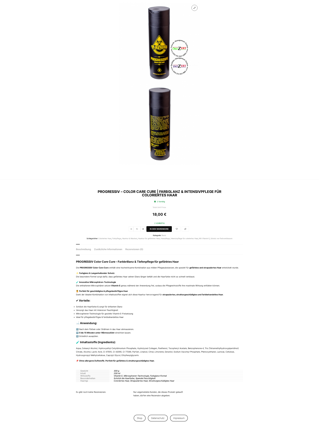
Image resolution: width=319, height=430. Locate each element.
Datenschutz (157, 418)
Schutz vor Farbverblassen (222, 238)
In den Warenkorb (159, 229)
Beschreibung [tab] (83, 249)
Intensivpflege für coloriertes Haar (184, 238)
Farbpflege (116, 238)
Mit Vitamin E (204, 238)
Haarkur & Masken (129, 238)
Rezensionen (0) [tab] (134, 249)
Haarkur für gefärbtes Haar (149, 238)
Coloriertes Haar (104, 238)
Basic (164, 235)
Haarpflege (165, 238)
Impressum (178, 418)
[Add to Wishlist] (176, 229)
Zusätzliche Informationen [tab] (108, 249)
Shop (139, 418)
